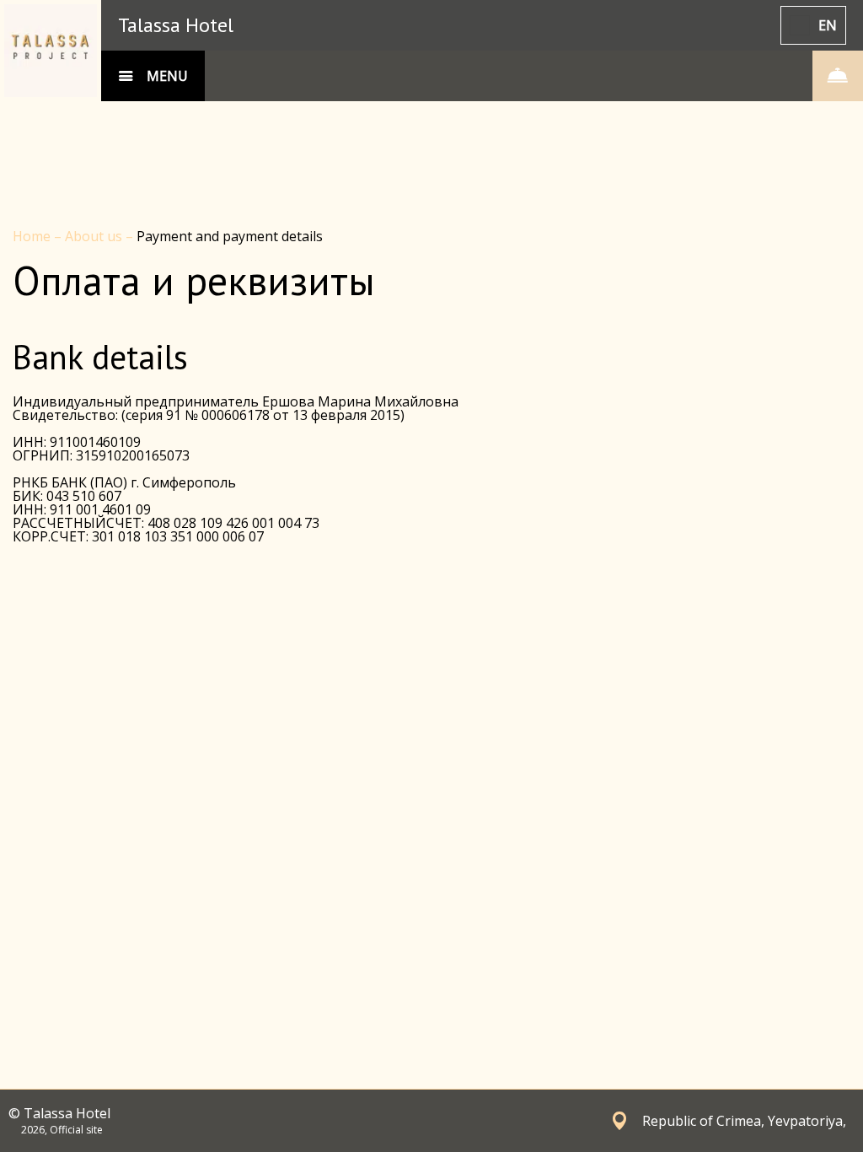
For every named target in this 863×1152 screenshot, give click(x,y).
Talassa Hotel (175, 25)
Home (33, 236)
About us (95, 236)
